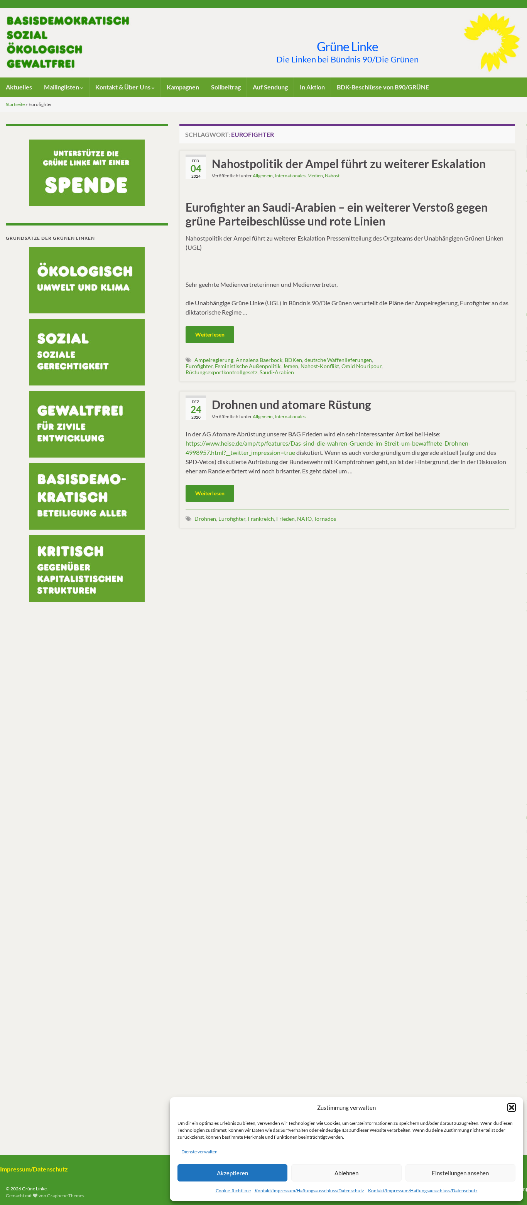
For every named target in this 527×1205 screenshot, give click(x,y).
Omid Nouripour (361, 366)
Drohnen (205, 518)
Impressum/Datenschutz (34, 1169)
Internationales (290, 175)
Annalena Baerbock (259, 360)
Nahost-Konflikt (320, 366)
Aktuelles (19, 87)
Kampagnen (183, 87)
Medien (315, 175)
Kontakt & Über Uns (123, 87)
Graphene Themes (65, 1195)
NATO (304, 518)
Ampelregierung (213, 360)
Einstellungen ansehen (460, 1173)
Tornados (325, 518)
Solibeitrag (226, 87)
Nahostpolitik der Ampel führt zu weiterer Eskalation (349, 163)
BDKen (293, 360)
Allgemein (263, 175)
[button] (511, 1107)
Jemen (290, 366)
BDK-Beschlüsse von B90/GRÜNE (383, 87)
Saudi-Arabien (277, 372)
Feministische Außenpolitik (247, 366)
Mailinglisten (62, 87)
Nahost (332, 175)
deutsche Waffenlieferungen (338, 360)
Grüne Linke (347, 46)
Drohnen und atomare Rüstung (291, 404)
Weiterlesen (210, 334)
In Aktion (312, 87)
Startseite (15, 104)
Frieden (285, 518)
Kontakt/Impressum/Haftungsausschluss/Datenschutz (309, 1190)
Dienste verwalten (199, 1152)
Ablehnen (346, 1173)
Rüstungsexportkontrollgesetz (221, 372)
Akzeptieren (232, 1173)
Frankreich (261, 518)
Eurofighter (199, 366)
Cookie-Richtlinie (233, 1190)
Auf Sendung (270, 87)
